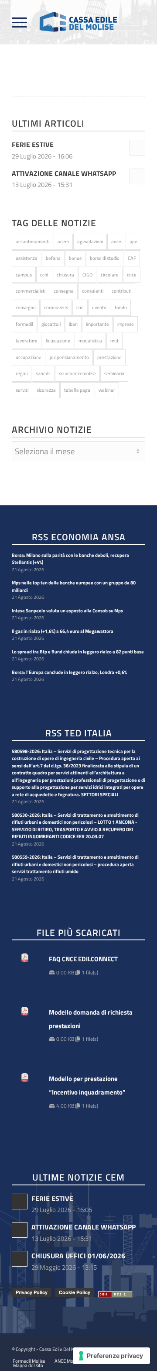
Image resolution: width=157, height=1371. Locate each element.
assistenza (27, 258)
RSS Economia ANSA (79, 537)
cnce (132, 274)
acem (63, 241)
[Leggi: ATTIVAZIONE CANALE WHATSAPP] (137, 176)
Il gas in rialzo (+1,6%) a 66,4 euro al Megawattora (62, 631)
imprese (125, 324)
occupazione (28, 357)
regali (21, 373)
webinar (107, 390)
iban (73, 324)
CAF (132, 258)
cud (80, 307)
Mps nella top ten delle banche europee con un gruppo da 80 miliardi (74, 586)
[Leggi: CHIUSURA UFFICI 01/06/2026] (19, 1259)
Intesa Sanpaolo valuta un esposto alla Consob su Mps (67, 610)
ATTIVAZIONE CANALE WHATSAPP (64, 173)
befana (53, 258)
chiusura (65, 274)
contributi (121, 290)
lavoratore (27, 340)
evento (99, 307)
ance (116, 241)
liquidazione (58, 340)
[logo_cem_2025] (65, 21)
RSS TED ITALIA (78, 734)
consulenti (92, 290)
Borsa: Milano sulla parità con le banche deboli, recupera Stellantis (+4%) (70, 559)
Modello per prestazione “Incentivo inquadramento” (87, 1085)
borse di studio (104, 258)
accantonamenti (32, 241)
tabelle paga (77, 390)
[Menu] (19, 21)
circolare (110, 274)
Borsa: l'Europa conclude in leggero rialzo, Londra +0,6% (69, 672)
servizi (22, 390)
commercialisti (30, 290)
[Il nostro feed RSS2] (115, 1294)
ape (133, 241)
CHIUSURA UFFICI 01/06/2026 (78, 1255)
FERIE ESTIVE (33, 144)
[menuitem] (19, 21)
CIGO (87, 274)
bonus (75, 258)
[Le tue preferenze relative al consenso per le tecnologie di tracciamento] (111, 1355)
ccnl (44, 274)
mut (114, 340)
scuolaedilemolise (77, 373)
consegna (64, 290)
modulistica (90, 340)
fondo (121, 307)
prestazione (109, 357)
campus (24, 274)
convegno (26, 307)
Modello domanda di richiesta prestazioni (91, 1019)
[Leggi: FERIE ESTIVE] (137, 147)
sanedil (43, 373)
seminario (114, 373)
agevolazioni (90, 241)
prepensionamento (69, 357)
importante (97, 324)
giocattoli (51, 324)
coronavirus (56, 307)
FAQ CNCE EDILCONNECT (83, 959)
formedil (24, 324)
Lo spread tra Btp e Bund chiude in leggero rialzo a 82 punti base (78, 651)
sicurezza (46, 390)
